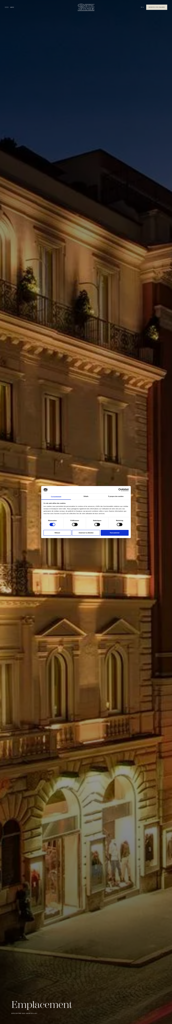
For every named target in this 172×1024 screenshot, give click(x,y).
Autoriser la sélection (86, 533)
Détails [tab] (86, 496)
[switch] (75, 524)
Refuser (57, 533)
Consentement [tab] (56, 496)
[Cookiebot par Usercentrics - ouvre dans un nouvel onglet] (120, 489)
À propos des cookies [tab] (116, 496)
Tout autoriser (115, 533)
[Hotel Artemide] (86, 7)
